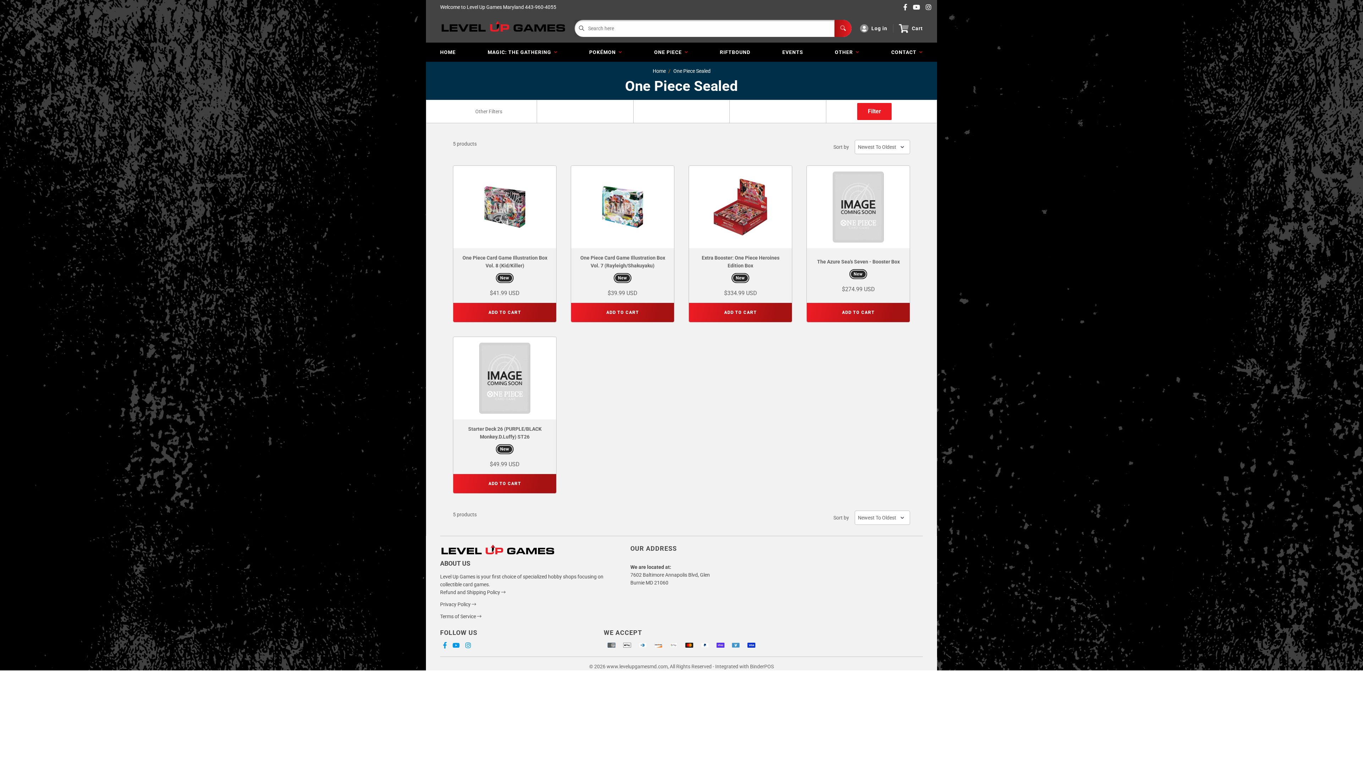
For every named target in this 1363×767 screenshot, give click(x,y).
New (504, 278)
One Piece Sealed (692, 71)
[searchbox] (489, 111)
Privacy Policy (456, 604)
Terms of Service (458, 616)
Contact (905, 52)
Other (845, 52)
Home (448, 52)
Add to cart (504, 312)
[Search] (843, 28)
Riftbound (735, 52)
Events (792, 52)
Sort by (841, 147)
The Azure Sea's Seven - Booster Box (858, 262)
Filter (874, 111)
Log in (879, 28)
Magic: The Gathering (521, 52)
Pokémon (604, 52)
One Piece (669, 52)
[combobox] (488, 111)
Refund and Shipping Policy (470, 592)
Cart (917, 28)
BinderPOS (762, 666)
